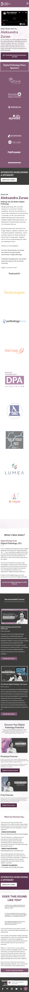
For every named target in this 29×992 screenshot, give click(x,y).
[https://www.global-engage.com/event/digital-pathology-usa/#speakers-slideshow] (14, 350)
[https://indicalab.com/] (14, 118)
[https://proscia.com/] (14, 105)
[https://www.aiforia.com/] (14, 80)
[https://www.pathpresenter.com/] (14, 149)
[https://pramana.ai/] (14, 133)
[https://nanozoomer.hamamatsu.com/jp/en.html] (14, 160)
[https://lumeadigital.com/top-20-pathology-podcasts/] (14, 469)
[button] (27, 3)
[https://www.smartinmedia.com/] (14, 142)
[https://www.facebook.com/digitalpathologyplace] (3, 988)
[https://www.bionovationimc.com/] (14, 94)
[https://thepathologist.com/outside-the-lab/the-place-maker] (14, 292)
